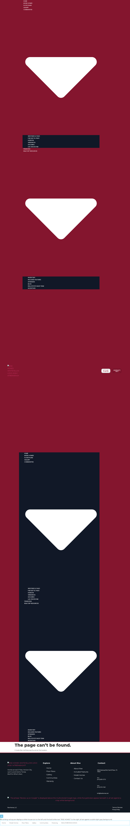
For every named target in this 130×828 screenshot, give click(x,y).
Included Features (34, 280)
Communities (44, 823)
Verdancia (31, 142)
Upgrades (31, 282)
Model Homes (27, 3)
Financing (26, 149)
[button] (59, 370)
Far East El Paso (33, 138)
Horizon (31, 140)
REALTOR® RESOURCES (69, 823)
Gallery (26, 7)
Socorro (31, 145)
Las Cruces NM (33, 147)
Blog (29, 284)
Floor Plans (27, 5)
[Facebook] (12, 778)
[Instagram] (14, 778)
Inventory (31, 277)
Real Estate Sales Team (36, 286)
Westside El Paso (34, 136)
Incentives (31, 288)
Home (25, 1)
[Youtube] (17, 778)
